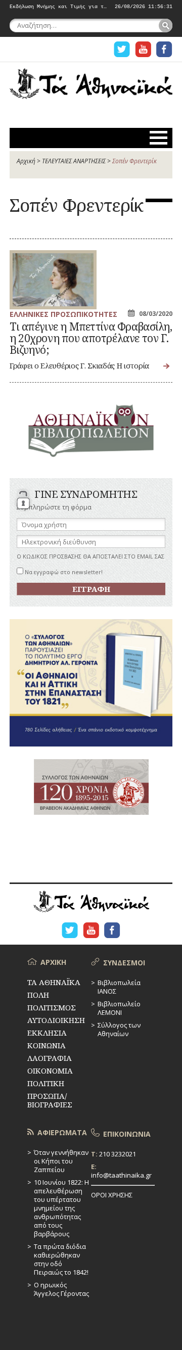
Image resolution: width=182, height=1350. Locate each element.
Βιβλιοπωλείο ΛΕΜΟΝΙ (119, 1008)
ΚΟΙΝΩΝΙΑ (46, 1045)
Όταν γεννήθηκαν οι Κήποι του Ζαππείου (61, 1161)
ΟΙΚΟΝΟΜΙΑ (50, 1070)
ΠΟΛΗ (38, 995)
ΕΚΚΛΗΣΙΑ (47, 1033)
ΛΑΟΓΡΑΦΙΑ (49, 1058)
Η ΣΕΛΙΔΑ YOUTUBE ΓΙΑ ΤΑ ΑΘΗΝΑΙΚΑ (143, 49)
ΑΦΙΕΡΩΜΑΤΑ (62, 1132)
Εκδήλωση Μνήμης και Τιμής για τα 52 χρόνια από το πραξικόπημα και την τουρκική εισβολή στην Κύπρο (58, 7)
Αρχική (26, 161)
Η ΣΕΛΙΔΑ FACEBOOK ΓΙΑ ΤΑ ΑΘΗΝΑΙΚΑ (164, 49)
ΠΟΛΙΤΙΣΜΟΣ (51, 1007)
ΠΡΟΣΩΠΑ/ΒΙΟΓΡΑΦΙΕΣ (49, 1100)
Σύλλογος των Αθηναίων (119, 1029)
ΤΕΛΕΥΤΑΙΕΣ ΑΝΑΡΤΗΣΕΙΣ (74, 161)
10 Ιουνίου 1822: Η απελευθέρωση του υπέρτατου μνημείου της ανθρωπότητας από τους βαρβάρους (61, 1208)
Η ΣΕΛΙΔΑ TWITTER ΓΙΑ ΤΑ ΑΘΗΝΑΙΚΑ (122, 49)
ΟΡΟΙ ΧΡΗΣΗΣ (111, 1194)
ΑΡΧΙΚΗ (53, 962)
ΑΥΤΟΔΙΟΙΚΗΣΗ (56, 1020)
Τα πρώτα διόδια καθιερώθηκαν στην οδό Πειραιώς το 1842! (61, 1259)
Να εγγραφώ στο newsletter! (63, 572)
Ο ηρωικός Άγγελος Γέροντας (61, 1289)
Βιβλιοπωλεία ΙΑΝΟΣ (119, 987)
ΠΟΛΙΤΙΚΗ (45, 1083)
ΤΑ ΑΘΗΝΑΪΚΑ (91, 89)
